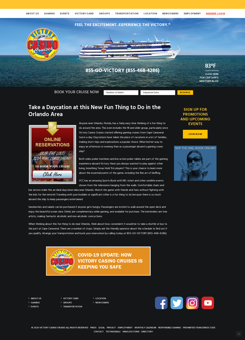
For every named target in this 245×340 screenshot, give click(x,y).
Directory (147, 331)
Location (150, 13)
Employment (192, 13)
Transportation (126, 13)
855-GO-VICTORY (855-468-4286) (123, 71)
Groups (104, 13)
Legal (101, 327)
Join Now (195, 134)
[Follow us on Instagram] (193, 308)
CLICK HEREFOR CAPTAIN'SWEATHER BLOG (208, 77)
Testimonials (113, 331)
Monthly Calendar (145, 327)
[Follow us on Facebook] (162, 308)
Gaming (49, 13)
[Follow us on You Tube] (209, 308)
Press (93, 327)
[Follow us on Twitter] (178, 308)
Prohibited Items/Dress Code (199, 327)
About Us (32, 13)
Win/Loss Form (130, 331)
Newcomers (170, 13)
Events (64, 13)
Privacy (111, 327)
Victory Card (84, 13)
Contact (99, 331)
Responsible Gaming (169, 327)
